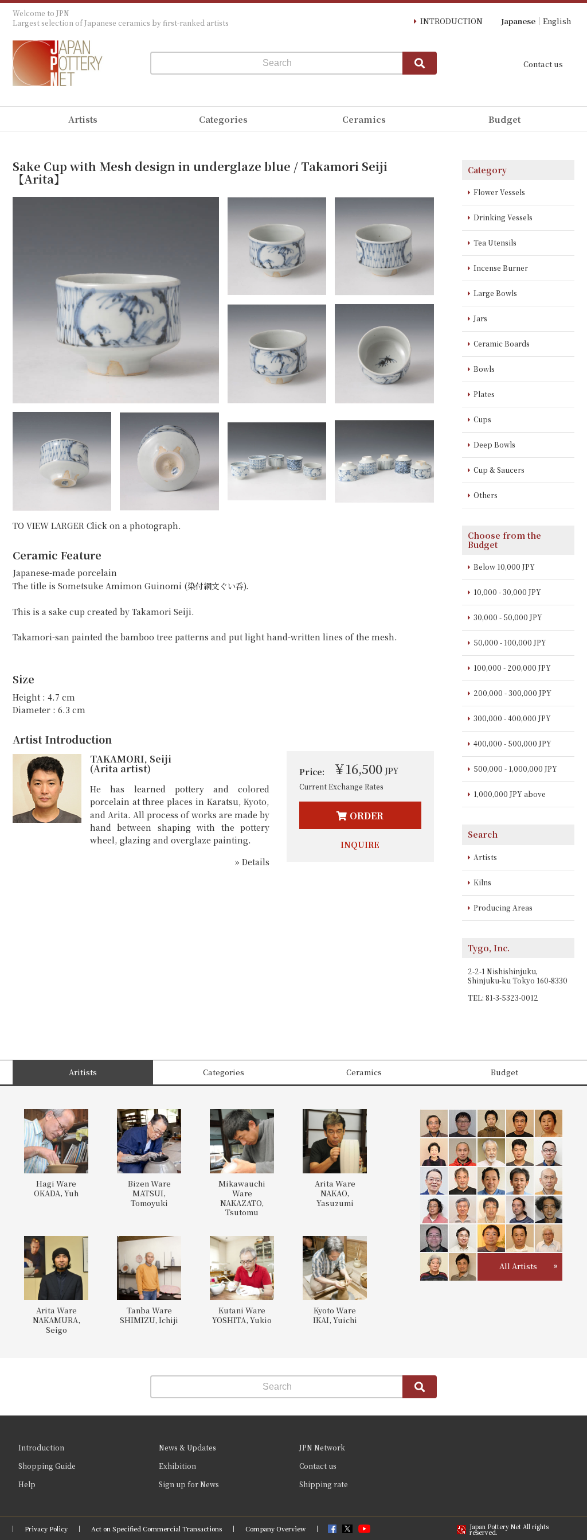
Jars (480, 318)
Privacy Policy (46, 1529)
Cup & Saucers (499, 470)
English (557, 20)
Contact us (543, 64)
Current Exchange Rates (341, 786)
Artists (485, 857)
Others (485, 495)
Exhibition (177, 1466)
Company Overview (275, 1529)
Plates (484, 394)
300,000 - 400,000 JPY (512, 718)
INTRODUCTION (451, 20)
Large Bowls (495, 293)
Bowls (484, 369)
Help (27, 1484)
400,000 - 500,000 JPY (512, 743)
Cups (482, 419)
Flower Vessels (499, 192)
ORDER (366, 815)
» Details (252, 862)
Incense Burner (500, 268)
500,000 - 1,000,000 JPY (515, 768)
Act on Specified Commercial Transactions (156, 1529)
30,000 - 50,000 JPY (507, 617)
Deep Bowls (494, 444)
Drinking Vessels (503, 217)
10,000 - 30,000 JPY (507, 592)
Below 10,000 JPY (504, 566)
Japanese (518, 20)
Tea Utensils (494, 242)
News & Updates (187, 1447)
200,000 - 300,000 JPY (512, 693)
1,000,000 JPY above (509, 794)
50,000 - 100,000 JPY (509, 642)
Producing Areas (503, 907)
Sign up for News (189, 1484)
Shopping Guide (47, 1466)
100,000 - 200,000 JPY (512, 667)
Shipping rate (323, 1484)
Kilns (482, 882)
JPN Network (322, 1447)
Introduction (41, 1447)
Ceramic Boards (501, 343)
